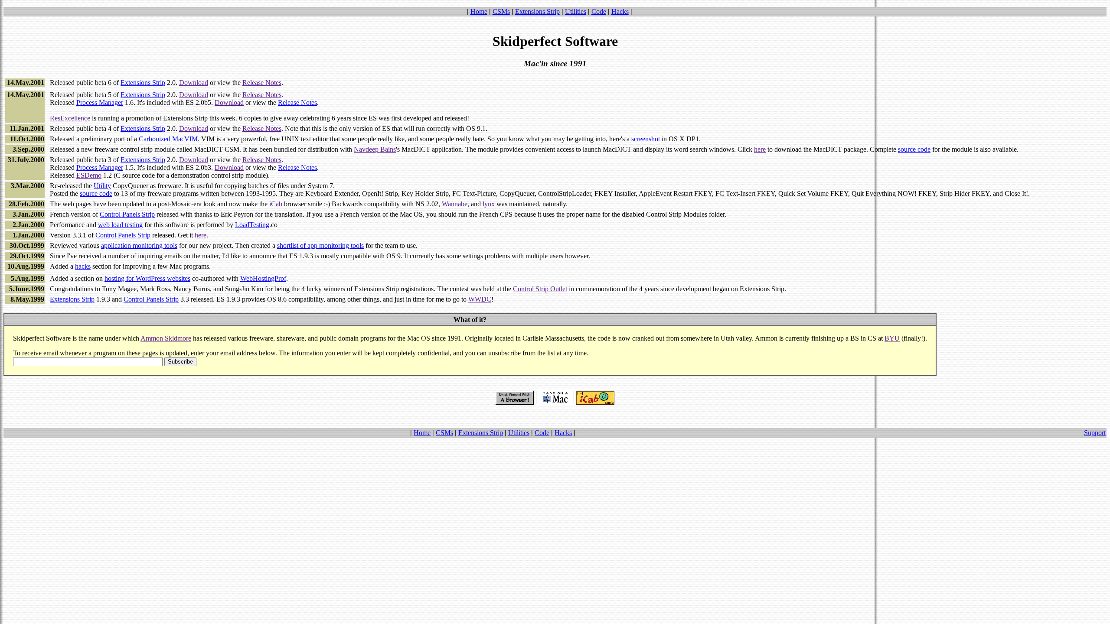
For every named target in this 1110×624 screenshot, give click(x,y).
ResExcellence (70, 118)
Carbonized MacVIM (168, 139)
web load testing (120, 224)
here (760, 149)
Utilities (575, 11)
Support (1095, 432)
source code (914, 149)
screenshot (645, 139)
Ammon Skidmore (165, 338)
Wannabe (454, 204)
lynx (489, 204)
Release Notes (261, 82)
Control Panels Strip (127, 214)
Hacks (620, 11)
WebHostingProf (263, 278)
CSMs (501, 11)
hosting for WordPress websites (147, 278)
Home (478, 11)
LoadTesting (252, 224)
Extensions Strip (537, 11)
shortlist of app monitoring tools (320, 245)
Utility (102, 185)
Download (193, 82)
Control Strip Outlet (540, 288)
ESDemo (88, 175)
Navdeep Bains (375, 149)
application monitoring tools (139, 245)
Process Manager (99, 102)
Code (598, 11)
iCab (275, 204)
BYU (892, 338)
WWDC (479, 299)
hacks (83, 266)
